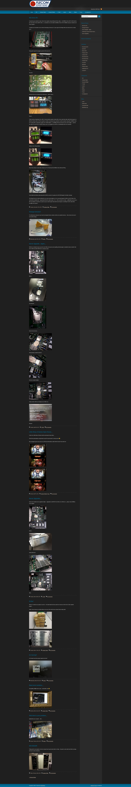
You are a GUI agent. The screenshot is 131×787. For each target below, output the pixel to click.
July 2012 (84, 62)
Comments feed (85, 105)
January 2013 (84, 54)
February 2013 (85, 52)
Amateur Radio (43, 12)
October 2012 (84, 60)
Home (32, 12)
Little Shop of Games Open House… (41, 432)
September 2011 (85, 68)
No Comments (54, 207)
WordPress (43, 785)
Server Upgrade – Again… (37, 244)
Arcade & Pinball (52, 12)
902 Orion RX (33, 18)
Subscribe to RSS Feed (95, 9)
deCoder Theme (94, 785)
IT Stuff (59, 12)
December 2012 (85, 56)
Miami (70, 12)
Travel (81, 12)
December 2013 (85, 46)
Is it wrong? (33, 655)
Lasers (64, 12)
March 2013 (84, 50)
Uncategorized (88, 12)
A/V (36, 12)
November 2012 (85, 58)
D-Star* (31, 601)
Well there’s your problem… (38, 715)
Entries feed (84, 103)
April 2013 (84, 48)
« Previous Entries (32, 777)
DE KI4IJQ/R (33, 746)
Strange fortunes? (35, 212)
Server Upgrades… (35, 498)
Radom (75, 12)
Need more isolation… (36, 685)
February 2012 (85, 66)
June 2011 (84, 70)
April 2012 (84, 64)
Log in (83, 101)
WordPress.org (85, 107)
